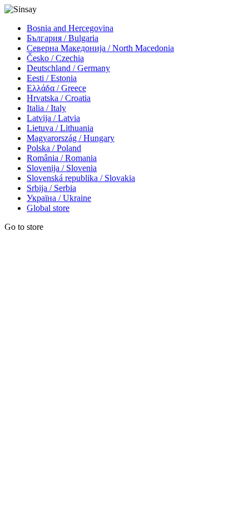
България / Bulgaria (62, 38)
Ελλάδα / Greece (56, 88)
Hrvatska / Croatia (59, 98)
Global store (48, 208)
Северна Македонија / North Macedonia (100, 48)
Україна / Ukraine (59, 198)
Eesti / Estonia (52, 78)
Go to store (23, 227)
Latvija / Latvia (53, 118)
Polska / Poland (54, 148)
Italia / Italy (46, 108)
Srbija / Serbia (51, 188)
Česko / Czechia (55, 58)
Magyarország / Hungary (70, 138)
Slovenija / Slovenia (62, 168)
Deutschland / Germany (68, 68)
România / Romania (62, 158)
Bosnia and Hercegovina (70, 28)
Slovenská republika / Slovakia (81, 178)
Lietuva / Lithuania (60, 128)
